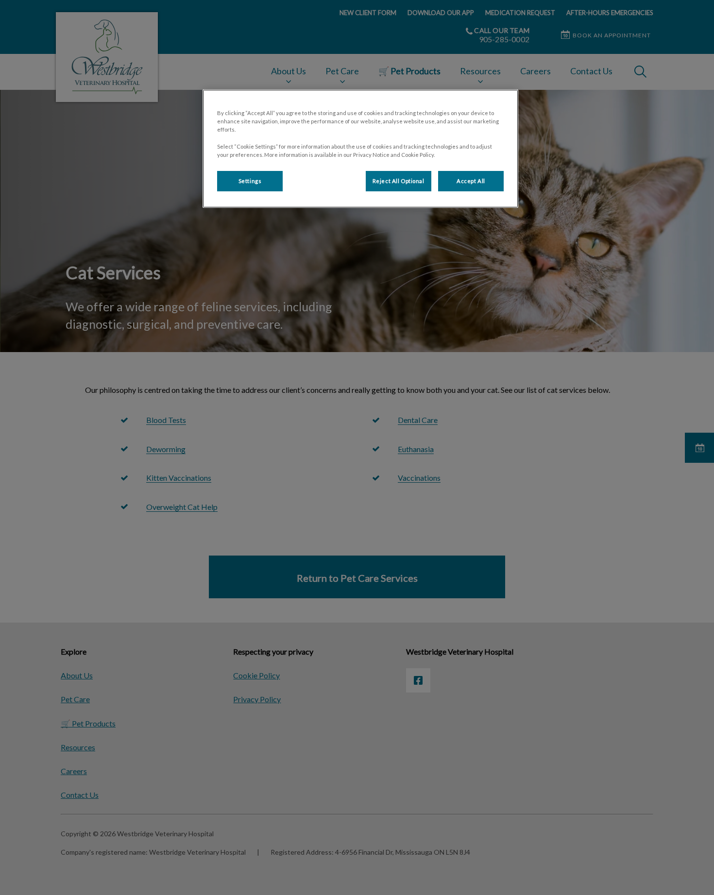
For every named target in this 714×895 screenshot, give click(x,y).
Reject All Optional (399, 181)
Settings (250, 181)
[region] (360, 148)
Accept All (471, 181)
